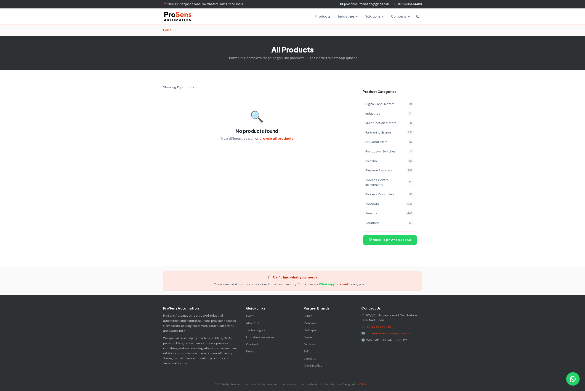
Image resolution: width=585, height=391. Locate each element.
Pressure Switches (388, 170)
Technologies (255, 330)
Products (323, 16)
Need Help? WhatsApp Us (391, 240)
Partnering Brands (388, 132)
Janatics (310, 358)
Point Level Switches (388, 151)
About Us (252, 323)
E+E (306, 351)
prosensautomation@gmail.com (389, 333)
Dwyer (308, 337)
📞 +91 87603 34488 (407, 4)
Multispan (311, 330)
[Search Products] (418, 16)
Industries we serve (260, 337)
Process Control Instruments (388, 182)
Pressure (388, 161)
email (344, 284)
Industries (346, 16)
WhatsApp (327, 284)
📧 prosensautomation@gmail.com (365, 4)
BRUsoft (365, 384)
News (250, 351)
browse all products (276, 138)
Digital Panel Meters (388, 104)
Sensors (388, 213)
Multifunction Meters (388, 123)
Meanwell (310, 323)
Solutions (372, 16)
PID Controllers (388, 142)
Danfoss (309, 344)
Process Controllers (388, 194)
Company (399, 16)
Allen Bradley (313, 365)
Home (167, 30)
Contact (252, 344)
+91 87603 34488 (379, 327)
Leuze (308, 316)
